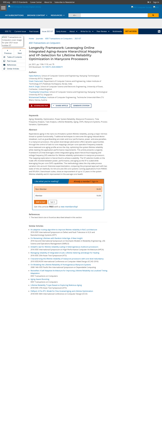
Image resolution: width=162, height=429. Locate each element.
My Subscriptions (14, 15)
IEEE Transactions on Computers (58, 38)
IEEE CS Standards (20, 2)
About (72, 31)
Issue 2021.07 (47, 31)
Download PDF (41, 106)
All (74, 15)
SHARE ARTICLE (61, 106)
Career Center (36, 2)
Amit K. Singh (34, 86)
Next (20, 53)
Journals (39, 38)
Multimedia (117, 31)
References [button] (11, 65)
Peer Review (102, 31)
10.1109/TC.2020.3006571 (52, 67)
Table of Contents (14, 57)
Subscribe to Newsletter (65, 2)
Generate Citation (81, 106)
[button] (149, 2)
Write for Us (86, 31)
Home (31, 38)
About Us (48, 2)
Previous (8, 53)
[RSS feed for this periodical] (159, 31)
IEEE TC (8, 31)
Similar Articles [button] (13, 69)
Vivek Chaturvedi (36, 81)
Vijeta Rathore (35, 76)
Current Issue (20, 31)
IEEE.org (6, 2)
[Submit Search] (153, 15)
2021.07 (78, 38)
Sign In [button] (156, 2)
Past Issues (34, 31)
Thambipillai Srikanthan (39, 92)
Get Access (131, 31)
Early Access (61, 31)
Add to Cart (40, 202)
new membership (69, 206)
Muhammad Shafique (37, 97)
